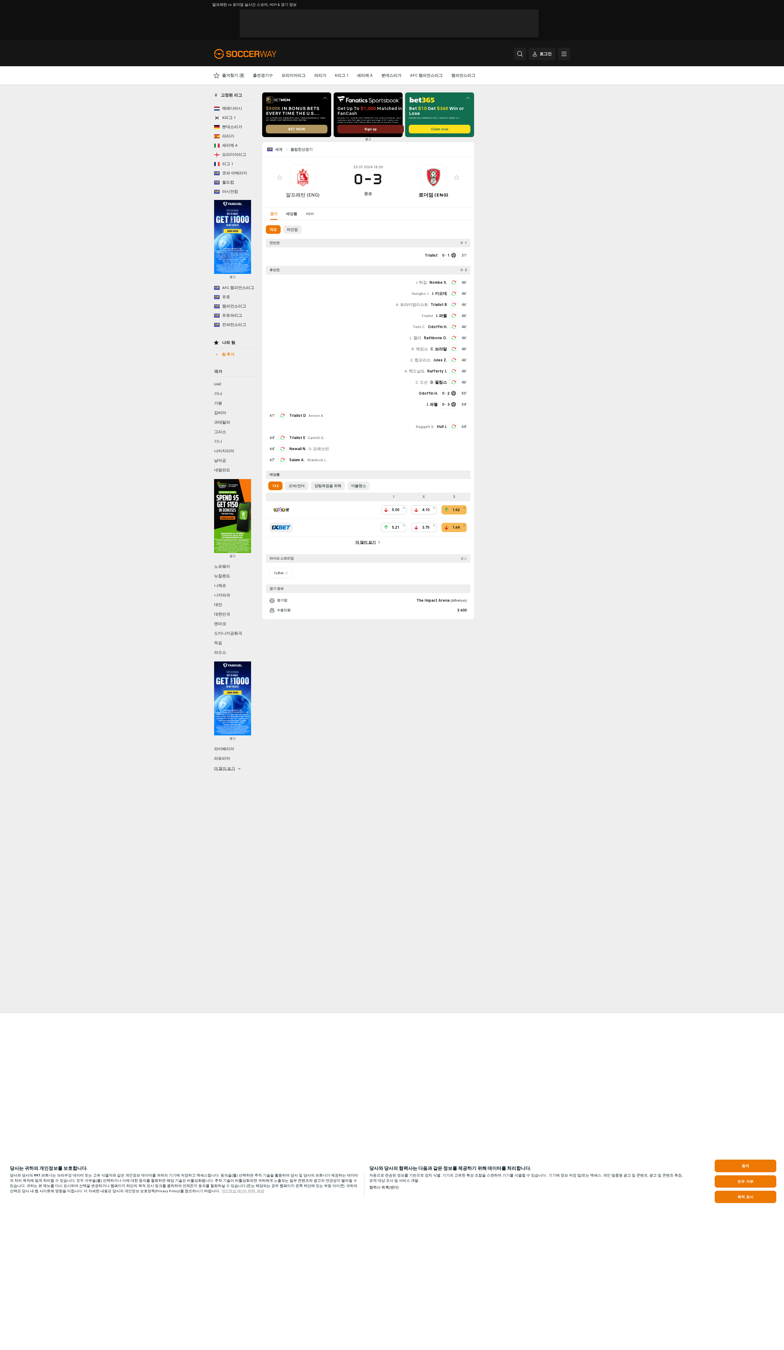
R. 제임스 (419, 349)
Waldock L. (317, 459)
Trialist (427, 315)
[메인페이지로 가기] (256, 54)
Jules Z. (440, 360)
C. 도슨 (422, 382)
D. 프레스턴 (318, 448)
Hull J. (442, 426)
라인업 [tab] (292, 229)
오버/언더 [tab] (297, 486)
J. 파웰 (441, 315)
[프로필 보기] (303, 177)
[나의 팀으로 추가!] (280, 177)
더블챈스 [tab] (358, 486)
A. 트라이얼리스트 (412, 304)
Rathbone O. (435, 337)
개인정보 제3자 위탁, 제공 (242, 1191)
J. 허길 (421, 282)
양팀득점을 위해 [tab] (328, 486)
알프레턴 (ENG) (302, 195)
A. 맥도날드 (414, 371)
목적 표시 (745, 1197)
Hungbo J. (420, 293)
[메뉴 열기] (564, 54)
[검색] (520, 54)
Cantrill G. (316, 437)
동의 (745, 1166)
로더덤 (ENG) (433, 195)
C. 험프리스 (420, 360)
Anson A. (316, 415)
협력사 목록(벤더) (384, 1187)
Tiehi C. (419, 326)
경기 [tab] (274, 214)
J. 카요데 (439, 293)
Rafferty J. (437, 371)
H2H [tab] (310, 214)
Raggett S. (425, 426)
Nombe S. (438, 282)
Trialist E (297, 437)
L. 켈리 (415, 337)
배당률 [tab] (291, 214)
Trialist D (297, 415)
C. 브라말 (438, 349)
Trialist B (439, 304)
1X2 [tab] (275, 486)
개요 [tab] (273, 229)
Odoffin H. (437, 326)
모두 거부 (745, 1181)
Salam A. (297, 459)
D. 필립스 (438, 382)
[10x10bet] (281, 510)
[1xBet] (281, 527)
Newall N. (297, 448)
